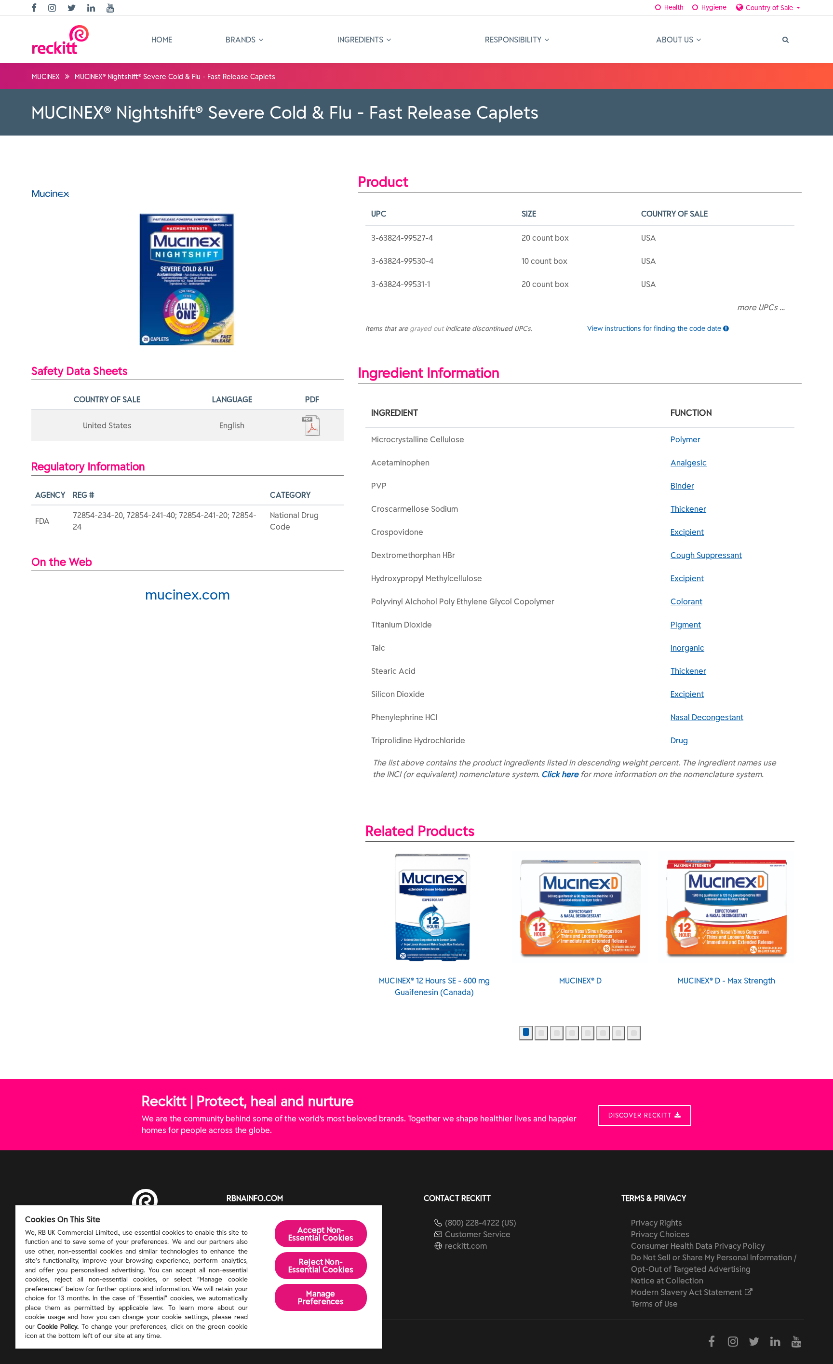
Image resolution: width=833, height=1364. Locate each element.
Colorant (686, 601)
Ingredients (361, 39)
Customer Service (478, 1234)
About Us (675, 39)
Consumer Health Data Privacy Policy (698, 1246)
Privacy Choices (660, 1234)
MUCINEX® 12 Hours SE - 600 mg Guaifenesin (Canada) (434, 986)
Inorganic (687, 648)
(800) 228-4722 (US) (480, 1223)
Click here (559, 774)
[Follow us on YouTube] (112, 8)
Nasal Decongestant (707, 717)
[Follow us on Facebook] (35, 8)
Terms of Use (654, 1304)
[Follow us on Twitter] (72, 8)
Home (161, 39)
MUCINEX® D (580, 980)
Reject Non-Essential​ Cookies (321, 1265)
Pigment (686, 624)
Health (673, 7)
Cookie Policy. (58, 1327)
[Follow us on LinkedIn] (92, 8)
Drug (679, 740)
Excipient (687, 532)
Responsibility (514, 39)
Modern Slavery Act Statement (687, 1292)
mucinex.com (187, 594)
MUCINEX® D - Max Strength (726, 980)
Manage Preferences (321, 1297)
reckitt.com (466, 1246)
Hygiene (712, 7)
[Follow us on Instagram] (53, 8)
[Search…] (784, 39)
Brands (241, 39)
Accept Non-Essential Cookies (321, 1233)
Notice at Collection (667, 1280)
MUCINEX (46, 76)
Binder (682, 486)
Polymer (685, 439)
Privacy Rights (656, 1223)
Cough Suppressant (706, 555)
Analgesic (689, 462)
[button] (526, 1033)
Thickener (688, 509)
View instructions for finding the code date (655, 328)
